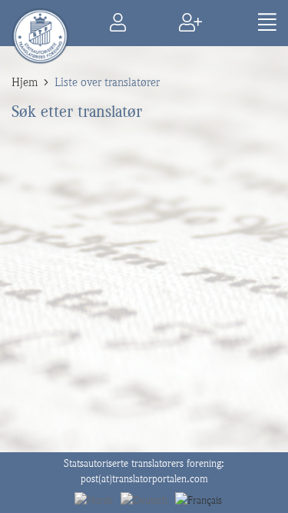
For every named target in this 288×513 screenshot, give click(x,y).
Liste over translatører (107, 82)
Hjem (25, 82)
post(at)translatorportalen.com (144, 478)
